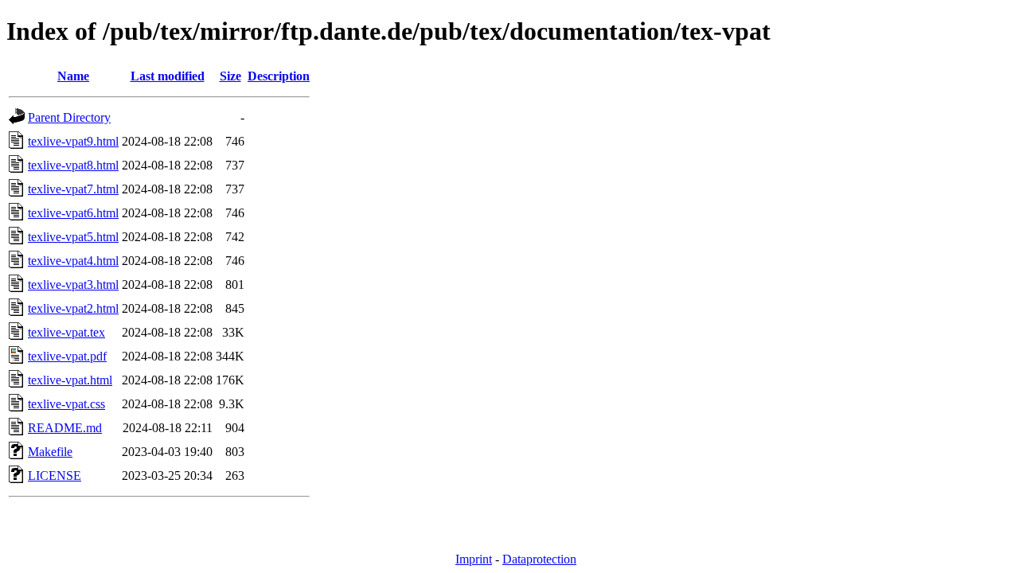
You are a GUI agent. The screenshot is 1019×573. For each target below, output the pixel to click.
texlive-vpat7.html (73, 189)
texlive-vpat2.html (73, 308)
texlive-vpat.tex (66, 332)
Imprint (473, 559)
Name (73, 76)
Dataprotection (539, 559)
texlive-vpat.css (66, 404)
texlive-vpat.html (70, 380)
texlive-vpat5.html (73, 237)
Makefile (50, 451)
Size (230, 76)
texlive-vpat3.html (73, 284)
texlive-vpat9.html (73, 141)
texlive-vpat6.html (73, 213)
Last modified (168, 76)
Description (279, 76)
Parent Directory (69, 117)
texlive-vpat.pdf (67, 356)
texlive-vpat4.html (73, 260)
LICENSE (54, 475)
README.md (65, 428)
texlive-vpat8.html (73, 165)
